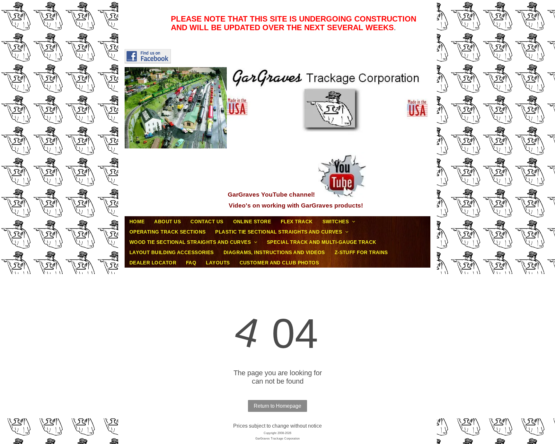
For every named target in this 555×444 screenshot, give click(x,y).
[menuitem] (137, 221)
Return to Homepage (277, 406)
